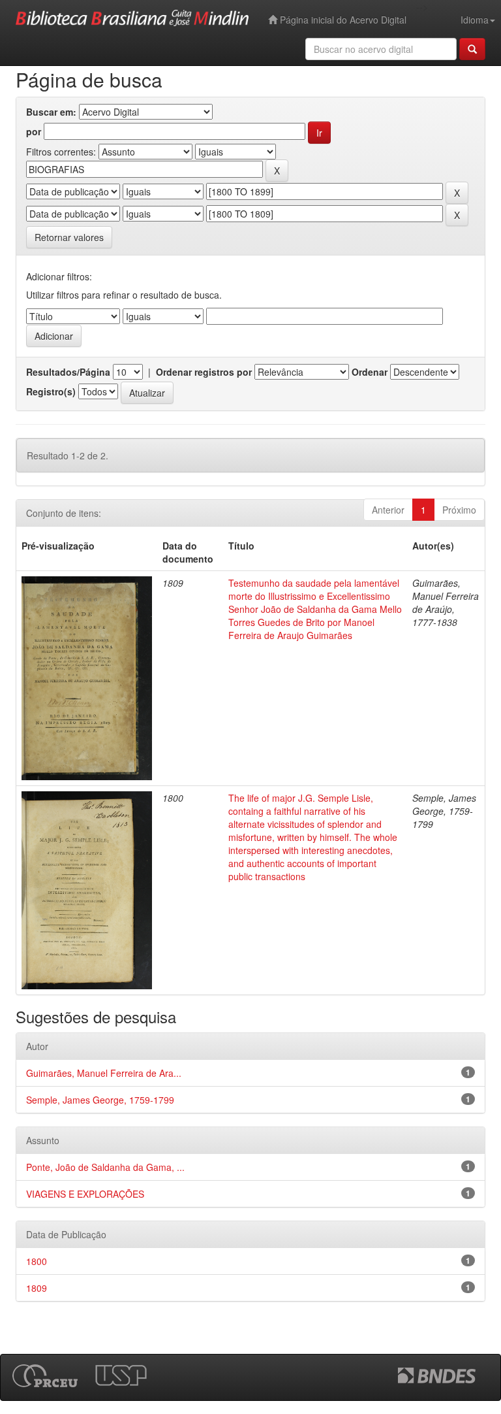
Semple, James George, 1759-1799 (100, 1099)
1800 (36, 1261)
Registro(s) (51, 391)
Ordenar (369, 371)
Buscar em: (51, 111)
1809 (36, 1287)
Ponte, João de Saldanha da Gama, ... (105, 1167)
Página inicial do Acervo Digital (341, 19)
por (33, 131)
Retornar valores (69, 237)
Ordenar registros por (204, 371)
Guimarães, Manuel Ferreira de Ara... (103, 1072)
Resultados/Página (68, 371)
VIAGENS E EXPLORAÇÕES (85, 1193)
